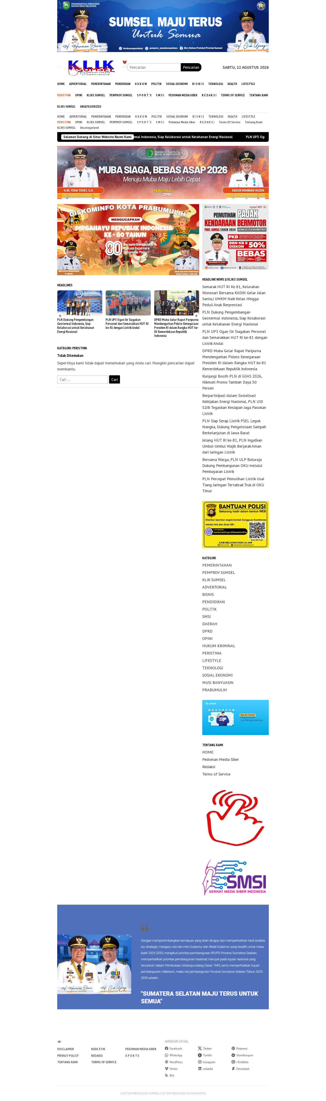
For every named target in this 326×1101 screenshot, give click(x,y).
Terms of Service (216, 774)
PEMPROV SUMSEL (218, 572)
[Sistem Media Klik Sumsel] (92, 66)
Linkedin (208, 1069)
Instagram (209, 1062)
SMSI (206, 616)
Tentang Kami (67, 1062)
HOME (207, 752)
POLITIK (209, 609)
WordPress (176, 1062)
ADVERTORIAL (214, 587)
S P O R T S (132, 1056)
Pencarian (191, 67)
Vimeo (174, 1069)
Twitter (207, 1049)
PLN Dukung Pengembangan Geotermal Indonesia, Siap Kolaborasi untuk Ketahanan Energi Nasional (233, 318)
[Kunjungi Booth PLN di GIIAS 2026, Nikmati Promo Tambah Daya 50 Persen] (176, 303)
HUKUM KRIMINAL (218, 645)
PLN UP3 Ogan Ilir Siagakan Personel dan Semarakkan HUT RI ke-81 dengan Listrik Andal (255, 137)
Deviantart (242, 1069)
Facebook (176, 1049)
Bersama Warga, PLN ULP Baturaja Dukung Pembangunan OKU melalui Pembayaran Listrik (232, 465)
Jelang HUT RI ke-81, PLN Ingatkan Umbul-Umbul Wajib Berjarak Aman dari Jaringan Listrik (232, 446)
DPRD (207, 631)
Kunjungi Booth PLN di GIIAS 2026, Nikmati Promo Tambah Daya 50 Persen (176, 324)
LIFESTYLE (211, 660)
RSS (172, 1075)
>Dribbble (242, 1062)
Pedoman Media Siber (220, 759)
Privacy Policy (68, 1056)
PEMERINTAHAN (217, 565)
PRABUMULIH (214, 689)
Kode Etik (98, 1049)
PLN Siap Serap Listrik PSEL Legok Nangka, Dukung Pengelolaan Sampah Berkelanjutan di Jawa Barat (234, 426)
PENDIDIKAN (213, 601)
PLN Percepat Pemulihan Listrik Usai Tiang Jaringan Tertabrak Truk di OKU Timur (233, 484)
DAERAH (209, 623)
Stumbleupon (244, 1055)
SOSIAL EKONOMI (217, 675)
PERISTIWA (212, 653)
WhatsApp (176, 1055)
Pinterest (241, 1049)
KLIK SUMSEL (214, 579)
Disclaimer (65, 1049)
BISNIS (208, 594)
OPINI (207, 638)
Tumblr (207, 1055)
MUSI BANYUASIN (218, 682)
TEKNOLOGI (212, 667)
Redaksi (208, 766)
